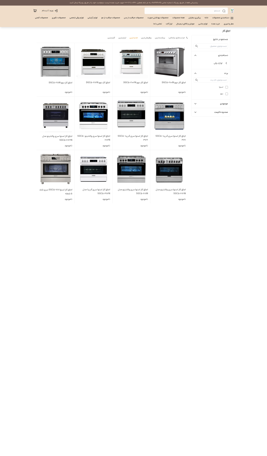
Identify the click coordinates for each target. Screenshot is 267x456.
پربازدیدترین (160, 37)
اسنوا (221, 87)
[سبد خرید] (35, 10)
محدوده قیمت (221, 112)
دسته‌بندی (223, 55)
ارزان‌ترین (122, 37)
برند (226, 73)
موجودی (224, 103)
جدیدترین (133, 37)
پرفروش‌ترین (146, 37)
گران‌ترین (111, 37)
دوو (221, 93)
